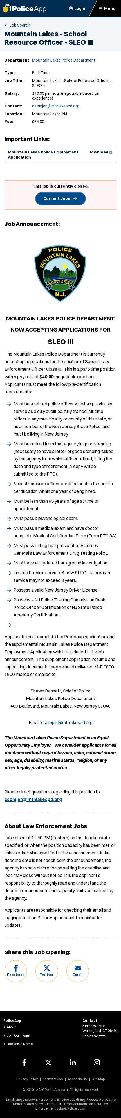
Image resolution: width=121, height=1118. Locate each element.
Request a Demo (20, 1044)
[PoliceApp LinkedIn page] (72, 1062)
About (11, 1027)
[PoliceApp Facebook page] (24, 1062)
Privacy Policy (27, 1079)
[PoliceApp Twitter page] (48, 1062)
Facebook (15, 975)
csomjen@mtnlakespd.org (55, 105)
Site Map (98, 1079)
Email (78, 975)
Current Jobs (56, 198)
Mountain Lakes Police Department (63, 60)
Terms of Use (52, 1079)
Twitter (47, 975)
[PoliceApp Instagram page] (96, 1062)
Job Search (20, 25)
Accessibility (77, 1079)
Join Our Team (18, 1035)
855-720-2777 (93, 1036)
